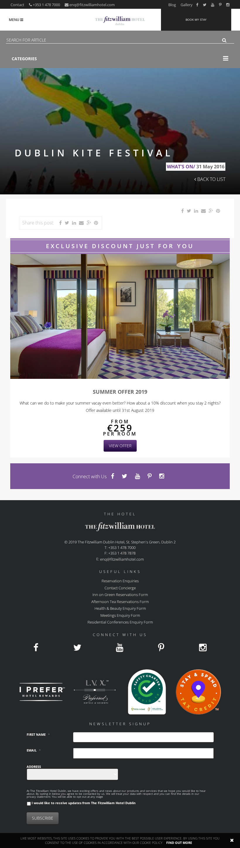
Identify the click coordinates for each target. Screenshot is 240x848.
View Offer (120, 445)
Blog (172, 4)
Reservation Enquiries (120, 580)
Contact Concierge (120, 587)
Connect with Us (90, 476)
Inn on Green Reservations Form (120, 594)
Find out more (179, 842)
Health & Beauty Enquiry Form (120, 608)
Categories (24, 58)
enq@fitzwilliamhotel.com (92, 4)
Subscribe (42, 818)
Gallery (187, 4)
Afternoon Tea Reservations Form (120, 601)
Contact (17, 4)
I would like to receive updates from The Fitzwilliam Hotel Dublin (84, 802)
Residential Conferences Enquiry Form (120, 622)
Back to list (210, 179)
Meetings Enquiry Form (120, 615)
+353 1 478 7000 (46, 4)
